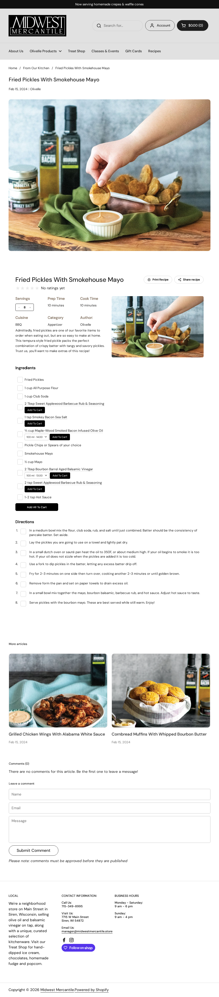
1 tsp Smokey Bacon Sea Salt (46, 417)
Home (13, 68)
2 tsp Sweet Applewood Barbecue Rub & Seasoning (63, 483)
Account (163, 25)
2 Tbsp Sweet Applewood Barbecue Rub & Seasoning (64, 403)
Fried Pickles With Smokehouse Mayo (69, 279)
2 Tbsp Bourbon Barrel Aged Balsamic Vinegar (59, 469)
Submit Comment (33, 850)
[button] (192, 25)
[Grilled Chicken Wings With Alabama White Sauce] (58, 691)
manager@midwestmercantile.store (87, 931)
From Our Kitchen (36, 68)
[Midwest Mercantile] (37, 25)
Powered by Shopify (92, 989)
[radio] (17, 288)
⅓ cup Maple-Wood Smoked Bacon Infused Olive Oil (64, 430)
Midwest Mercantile (57, 989)
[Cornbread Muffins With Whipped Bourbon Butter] (161, 691)
